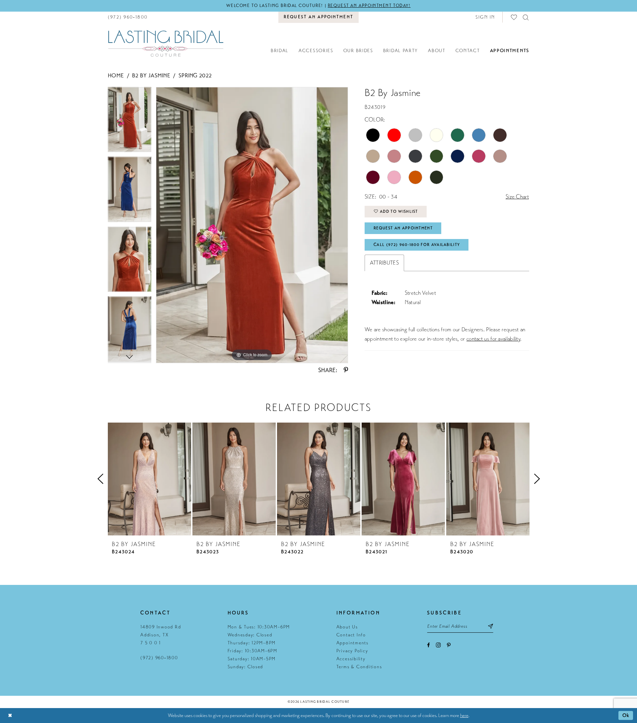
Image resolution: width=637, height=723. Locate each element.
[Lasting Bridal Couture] (165, 43)
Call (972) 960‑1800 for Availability (417, 244)
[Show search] (526, 17)
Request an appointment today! (369, 5)
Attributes (384, 262)
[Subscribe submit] (490, 626)
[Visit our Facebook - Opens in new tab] (428, 645)
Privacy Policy (352, 651)
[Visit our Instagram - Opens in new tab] (438, 645)
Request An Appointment (403, 228)
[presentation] (149, 479)
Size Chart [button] (517, 196)
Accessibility (351, 659)
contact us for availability (493, 338)
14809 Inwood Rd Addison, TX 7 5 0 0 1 (160, 635)
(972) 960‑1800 (159, 658)
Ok (626, 715)
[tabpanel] (129, 122)
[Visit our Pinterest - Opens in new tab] (449, 645)
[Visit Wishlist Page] (514, 17)
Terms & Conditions (359, 667)
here (464, 715)
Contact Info (351, 635)
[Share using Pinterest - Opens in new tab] (346, 370)
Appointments (352, 643)
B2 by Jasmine (151, 75)
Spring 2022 (195, 75)
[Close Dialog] (10, 715)
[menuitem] (127, 17)
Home (116, 75)
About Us (347, 627)
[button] (485, 17)
